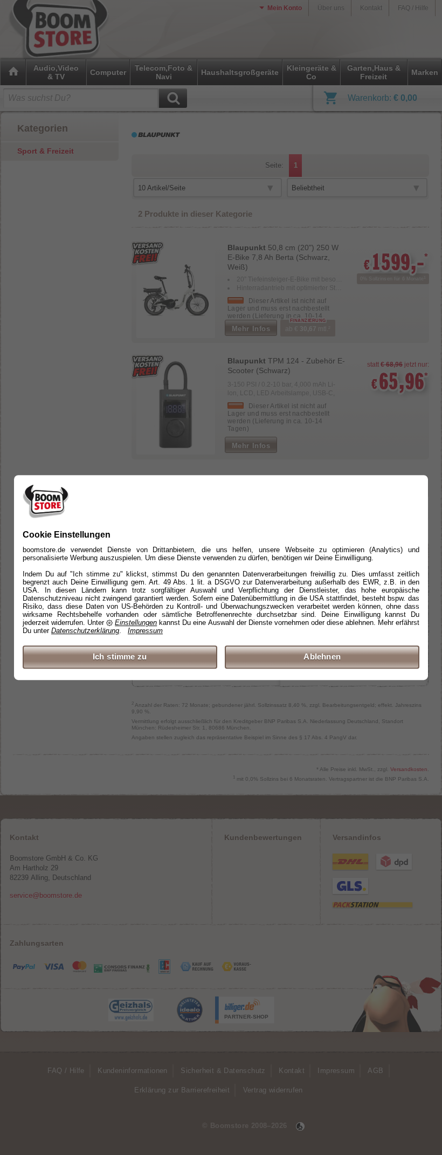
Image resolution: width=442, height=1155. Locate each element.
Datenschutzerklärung (85, 631)
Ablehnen (322, 657)
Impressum (145, 631)
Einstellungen (136, 623)
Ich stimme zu (120, 657)
